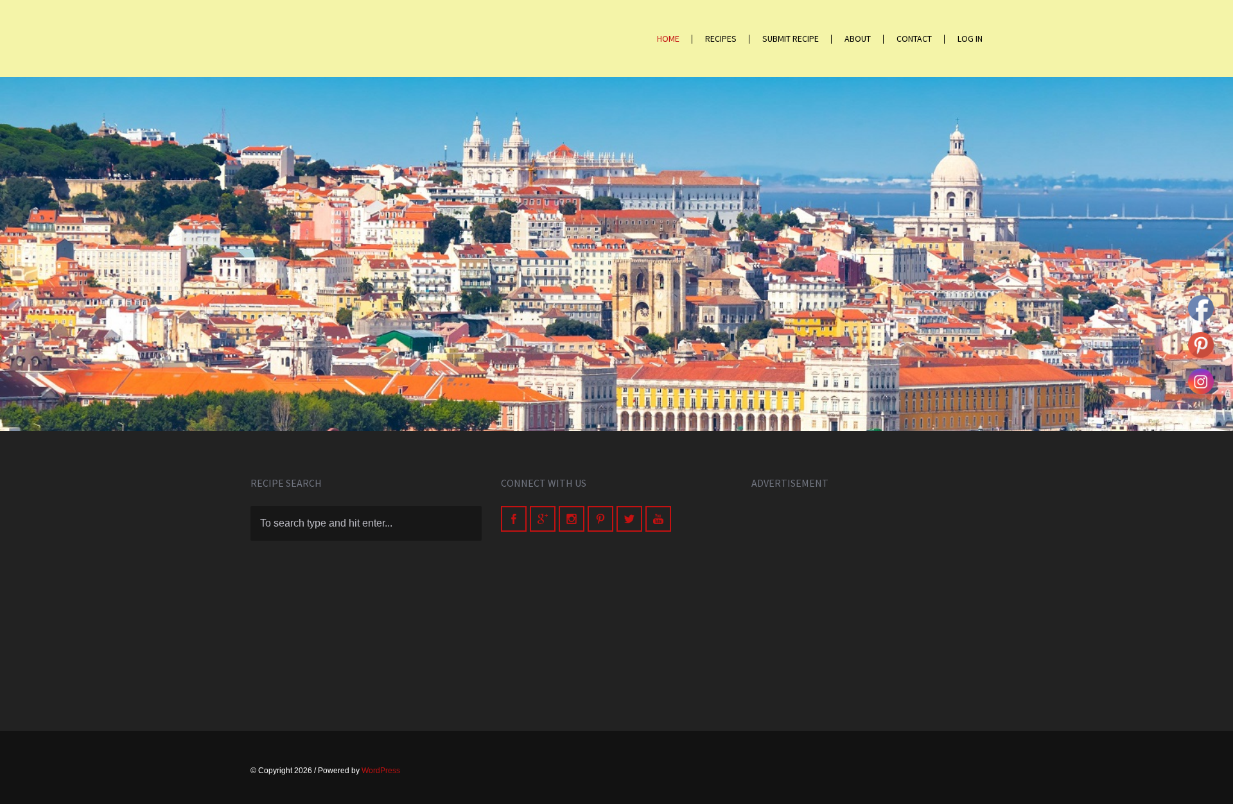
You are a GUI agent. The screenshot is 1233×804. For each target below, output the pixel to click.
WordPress (381, 770)
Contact (914, 38)
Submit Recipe (790, 38)
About (857, 38)
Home (668, 38)
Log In (970, 38)
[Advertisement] (867, 596)
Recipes (721, 38)
